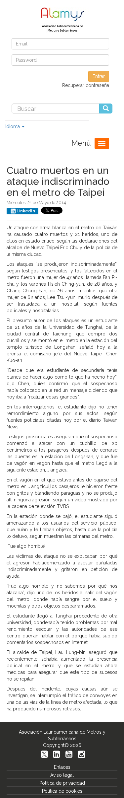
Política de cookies (62, 791)
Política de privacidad (62, 783)
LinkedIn (26, 211)
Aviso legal (62, 775)
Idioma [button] (13, 126)
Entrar (99, 76)
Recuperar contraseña (85, 85)
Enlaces (62, 767)
